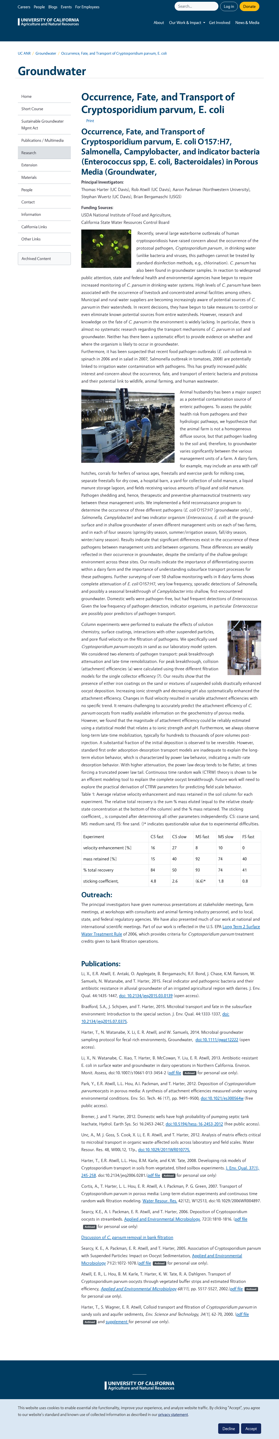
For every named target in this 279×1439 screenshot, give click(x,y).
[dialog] (139, 1419)
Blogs (52, 6)
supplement (117, 1321)
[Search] (215, 6)
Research (28, 152)
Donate (249, 6)
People (39, 6)
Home (26, 96)
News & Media (247, 22)
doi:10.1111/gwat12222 (217, 1039)
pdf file (181, 1072)
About (159, 22)
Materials (29, 177)
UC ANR (24, 53)
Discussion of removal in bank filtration (127, 1237)
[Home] (48, 22)
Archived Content (36, 258)
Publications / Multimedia (42, 140)
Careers (24, 6)
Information (31, 214)
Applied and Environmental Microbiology (162, 1219)
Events (66, 6)
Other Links (31, 239)
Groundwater (46, 53)
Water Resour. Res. (160, 1200)
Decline (229, 1428)
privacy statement (173, 1414)
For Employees (87, 6)
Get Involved (219, 22)
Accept (251, 1428)
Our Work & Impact (185, 22)
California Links (34, 226)
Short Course (32, 108)
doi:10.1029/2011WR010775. (164, 1149)
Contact (28, 201)
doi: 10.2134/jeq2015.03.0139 (146, 995)
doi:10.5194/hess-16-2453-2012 (194, 1124)
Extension (29, 164)
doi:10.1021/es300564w (222, 1098)
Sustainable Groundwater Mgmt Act (42, 124)
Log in (229, 6)
